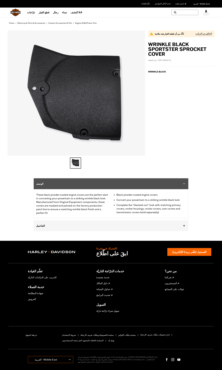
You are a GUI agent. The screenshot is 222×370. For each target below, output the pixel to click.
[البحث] (184, 12)
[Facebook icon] (167, 359)
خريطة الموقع (31, 335)
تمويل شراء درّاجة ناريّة (107, 310)
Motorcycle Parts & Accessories (31, 23)
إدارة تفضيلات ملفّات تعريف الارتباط (155, 334)
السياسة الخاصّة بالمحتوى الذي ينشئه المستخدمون (83, 340)
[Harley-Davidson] (60, 252)
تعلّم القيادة (145, 3)
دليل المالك (102, 283)
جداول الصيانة (103, 289)
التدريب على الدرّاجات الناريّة (42, 277)
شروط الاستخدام (69, 335)
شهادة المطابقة (35, 293)
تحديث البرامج (103, 294)
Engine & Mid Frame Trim (86, 23)
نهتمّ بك (111, 340)
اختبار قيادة (179, 4)
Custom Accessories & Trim (60, 23)
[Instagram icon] (173, 359)
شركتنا (168, 277)
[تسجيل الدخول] (206, 12)
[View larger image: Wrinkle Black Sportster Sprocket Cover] (76, 92)
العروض (32, 299)
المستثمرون (171, 283)
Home (11, 23)
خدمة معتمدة (102, 277)
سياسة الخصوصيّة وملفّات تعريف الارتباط (97, 335)
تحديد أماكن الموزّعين (163, 3)
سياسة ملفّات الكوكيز (127, 335)
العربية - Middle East (201, 4)
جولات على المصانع (174, 289)
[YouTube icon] (179, 359)
